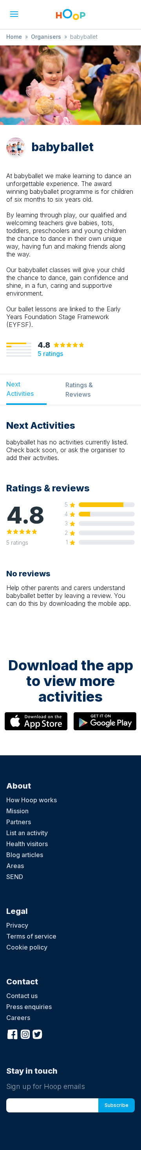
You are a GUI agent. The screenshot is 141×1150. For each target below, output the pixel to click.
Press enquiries (29, 1007)
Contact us (22, 996)
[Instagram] (25, 1033)
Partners (18, 822)
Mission (17, 811)
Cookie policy (26, 947)
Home (14, 36)
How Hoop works (31, 800)
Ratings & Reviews (79, 389)
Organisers (46, 36)
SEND (14, 877)
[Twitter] (37, 1033)
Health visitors (27, 844)
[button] (14, 14)
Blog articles (24, 855)
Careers (18, 1018)
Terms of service (31, 936)
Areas (15, 866)
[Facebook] (12, 1033)
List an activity (27, 833)
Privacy (17, 925)
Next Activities (20, 388)
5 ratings (50, 353)
